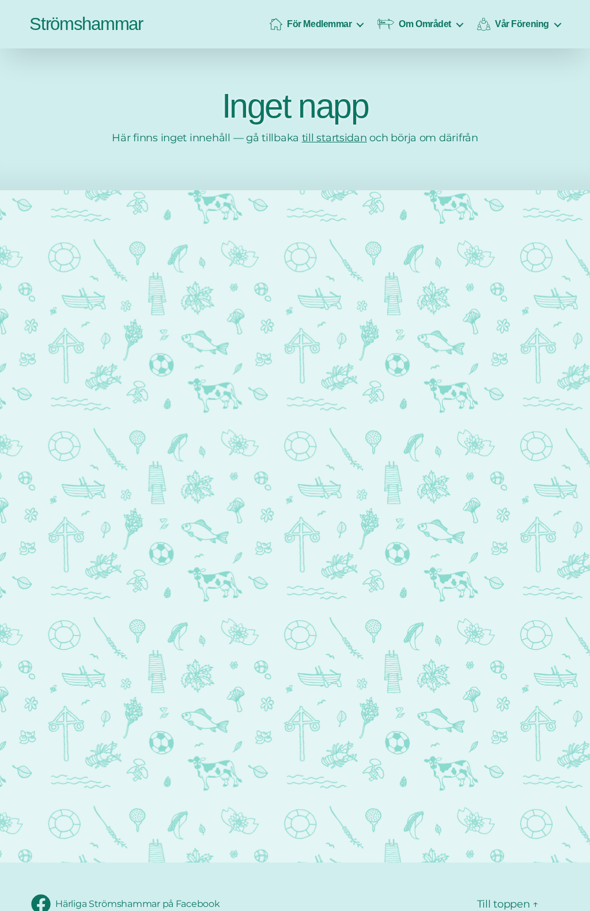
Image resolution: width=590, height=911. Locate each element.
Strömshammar (86, 24)
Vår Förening (522, 23)
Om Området (425, 23)
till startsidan (334, 137)
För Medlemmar (319, 23)
